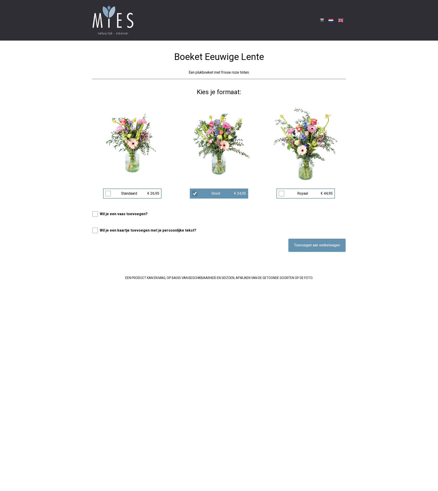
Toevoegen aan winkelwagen (317, 245)
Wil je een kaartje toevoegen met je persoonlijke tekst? (148, 230)
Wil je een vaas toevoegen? (124, 214)
